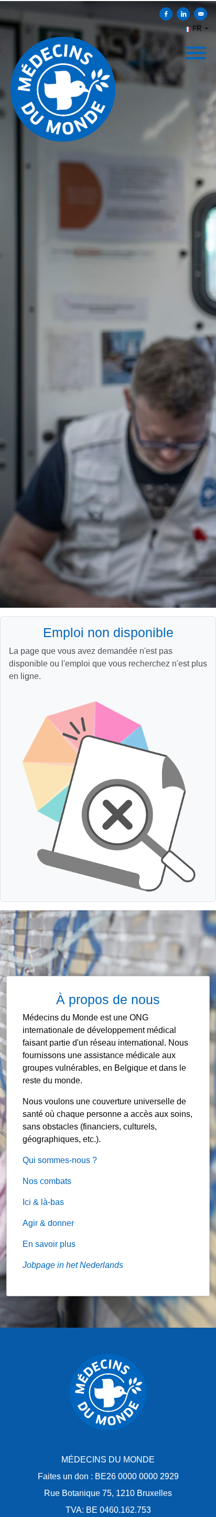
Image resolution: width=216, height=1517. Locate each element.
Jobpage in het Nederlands (73, 1265)
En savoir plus (49, 1244)
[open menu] (195, 50)
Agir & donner (48, 1223)
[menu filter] (108, 0)
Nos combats (47, 1181)
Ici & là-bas (43, 1202)
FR (196, 29)
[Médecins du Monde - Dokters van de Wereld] (108, 1392)
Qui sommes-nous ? (60, 1160)
